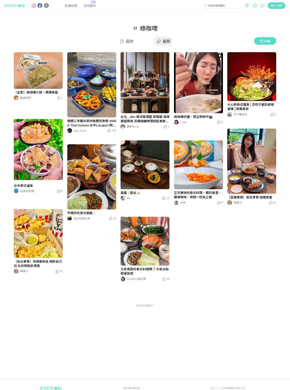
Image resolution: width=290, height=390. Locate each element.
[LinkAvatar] (16, 97)
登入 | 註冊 (276, 5)
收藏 (267, 41)
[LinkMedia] (38, 70)
